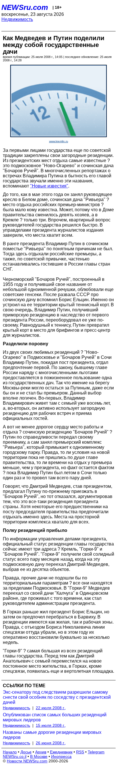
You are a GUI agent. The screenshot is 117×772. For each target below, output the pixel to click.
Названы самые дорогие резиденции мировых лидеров (52, 735)
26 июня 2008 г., (51, 743)
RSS (80, 752)
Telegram (96, 752)
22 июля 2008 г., (51, 708)
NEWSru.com (24, 7)
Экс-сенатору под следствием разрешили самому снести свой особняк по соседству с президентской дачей (57, 697)
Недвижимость (17, 19)
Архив (40, 752)
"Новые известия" (49, 186)
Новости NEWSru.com (27, 761)
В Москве (38, 756)
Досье (26, 752)
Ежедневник (61, 752)
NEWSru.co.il (14, 756)
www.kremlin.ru (58, 141)
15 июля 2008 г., (51, 725)
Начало (10, 752)
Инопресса (61, 756)
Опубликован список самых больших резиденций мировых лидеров (54, 717)
